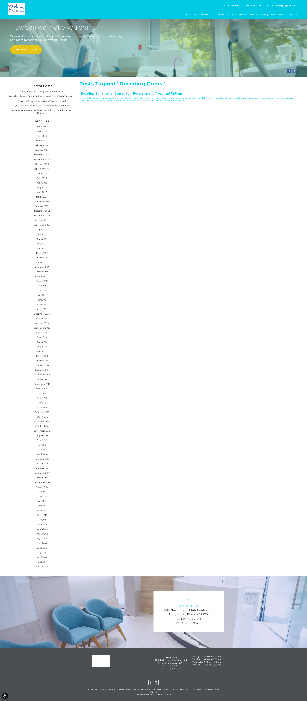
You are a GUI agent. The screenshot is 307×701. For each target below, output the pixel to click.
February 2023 (42, 201)
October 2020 (42, 323)
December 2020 (42, 314)
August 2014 (42, 538)
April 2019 (42, 407)
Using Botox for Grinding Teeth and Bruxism (42, 91)
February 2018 (42, 459)
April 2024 (42, 136)
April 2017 (42, 506)
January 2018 (42, 464)
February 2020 (42, 361)
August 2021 (42, 281)
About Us (281, 14)
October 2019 (42, 379)
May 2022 (42, 244)
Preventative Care (239, 14)
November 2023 (42, 159)
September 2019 (42, 384)
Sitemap (153, 692)
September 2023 (42, 169)
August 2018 (42, 435)
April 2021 (42, 300)
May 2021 (42, 295)
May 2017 (42, 501)
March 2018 (42, 454)
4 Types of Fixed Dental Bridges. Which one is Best (42, 101)
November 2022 (42, 215)
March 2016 (42, 529)
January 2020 (42, 365)
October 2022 (42, 220)
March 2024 (42, 141)
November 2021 (42, 267)
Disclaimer (213, 689)
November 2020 (42, 318)
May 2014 (42, 552)
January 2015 (42, 534)
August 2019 (42, 389)
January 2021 (42, 309)
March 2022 (42, 253)
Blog (273, 14)
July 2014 (42, 543)
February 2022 (42, 258)
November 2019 (42, 375)
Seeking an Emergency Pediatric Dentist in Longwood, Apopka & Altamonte (42, 111)
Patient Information (201, 14)
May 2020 (42, 347)
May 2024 (42, 131)
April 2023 (42, 192)
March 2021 (41, 304)
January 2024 (42, 150)
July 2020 (42, 337)
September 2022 (42, 225)
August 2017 (42, 487)
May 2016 (42, 520)
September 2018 (42, 431)
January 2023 (42, 206)
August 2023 (42, 173)
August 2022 (42, 230)
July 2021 (42, 286)
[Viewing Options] (5, 696)
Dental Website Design (146, 694)
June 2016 (42, 515)
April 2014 (42, 557)
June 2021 (42, 290)
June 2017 (42, 496)
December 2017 (42, 468)
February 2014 (42, 567)
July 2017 (42, 492)
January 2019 (42, 417)
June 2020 (42, 342)
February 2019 (42, 412)
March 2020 (42, 356)
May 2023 (42, 187)
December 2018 (42, 421)
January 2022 (42, 262)
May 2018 (42, 445)
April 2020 (42, 351)
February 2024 (42, 145)
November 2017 (42, 473)
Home (188, 14)
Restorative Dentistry (259, 14)
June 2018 (42, 440)
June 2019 (42, 398)
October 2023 (42, 164)
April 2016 (42, 524)
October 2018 (42, 426)
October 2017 (42, 478)
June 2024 (42, 127)
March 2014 (41, 562)
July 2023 (42, 178)
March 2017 (41, 510)
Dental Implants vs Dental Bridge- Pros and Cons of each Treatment (42, 96)
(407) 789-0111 (191, 618)
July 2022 (42, 234)
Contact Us (292, 14)
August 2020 (42, 332)
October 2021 (42, 272)
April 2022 (42, 248)
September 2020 (42, 328)
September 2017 (42, 482)
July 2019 (42, 393)
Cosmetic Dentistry (221, 14)
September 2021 (42, 276)
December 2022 (42, 211)
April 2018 (42, 449)
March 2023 (42, 197)
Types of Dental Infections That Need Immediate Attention (42, 106)
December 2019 (42, 370)
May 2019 (42, 403)
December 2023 (42, 155)
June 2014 (42, 548)
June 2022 (42, 239)
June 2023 (42, 183)
